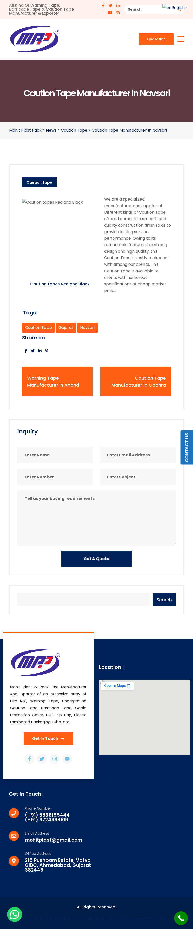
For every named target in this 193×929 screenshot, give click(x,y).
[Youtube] (67, 759)
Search (164, 600)
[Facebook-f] (29, 759)
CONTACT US (186, 447)
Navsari (87, 327)
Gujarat (66, 327)
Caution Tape (39, 182)
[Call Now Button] (181, 918)
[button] (14, 914)
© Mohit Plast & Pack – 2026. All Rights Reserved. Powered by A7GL (96, 919)
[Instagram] (55, 759)
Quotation (156, 39)
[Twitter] (42, 759)
